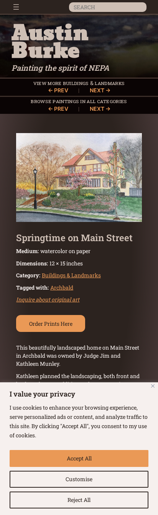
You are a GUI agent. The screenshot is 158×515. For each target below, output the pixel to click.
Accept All (79, 458)
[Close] (153, 386)
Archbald (61, 287)
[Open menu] (16, 7)
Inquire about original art (47, 299)
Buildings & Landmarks (94, 83)
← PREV (58, 90)
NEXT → (100, 90)
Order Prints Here (50, 323)
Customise (79, 479)
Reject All (79, 499)
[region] (79, 448)
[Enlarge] (132, 143)
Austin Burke (50, 42)
